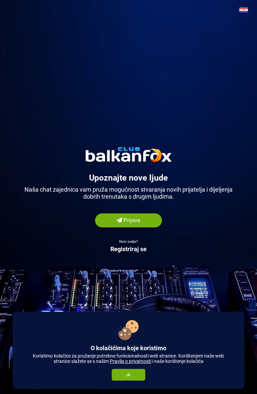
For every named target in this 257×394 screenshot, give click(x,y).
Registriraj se (128, 249)
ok (128, 374)
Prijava (131, 220)
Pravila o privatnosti (130, 361)
